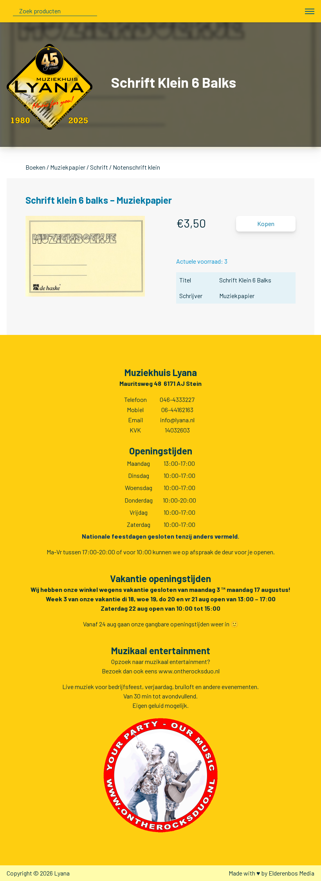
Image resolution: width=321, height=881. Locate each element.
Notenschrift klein (136, 167)
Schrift (99, 167)
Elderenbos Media (291, 873)
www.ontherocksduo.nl (189, 671)
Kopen (265, 223)
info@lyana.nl (177, 419)
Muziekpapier (67, 167)
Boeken (35, 167)
